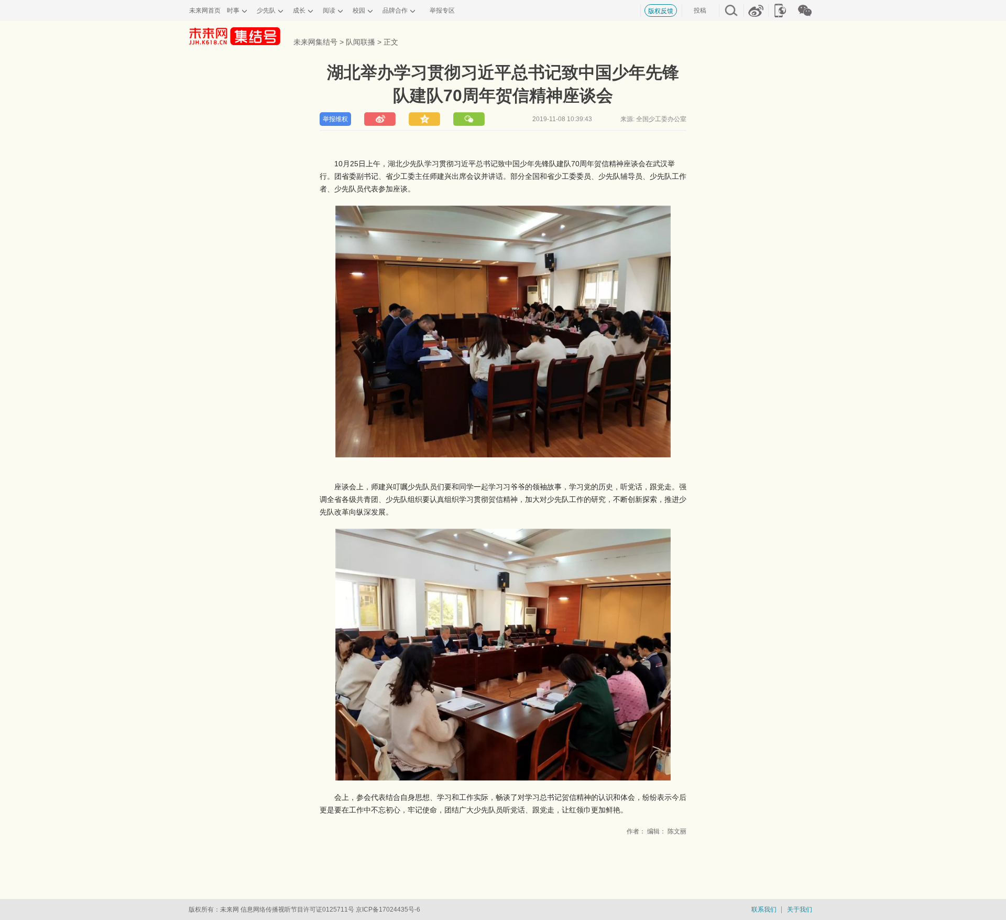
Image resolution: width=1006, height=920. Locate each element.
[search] (731, 9)
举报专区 (442, 10)
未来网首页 (205, 10)
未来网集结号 (315, 42)
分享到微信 (469, 119)
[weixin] (805, 9)
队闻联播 (360, 42)
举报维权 (335, 119)
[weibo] (755, 9)
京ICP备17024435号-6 (388, 909)
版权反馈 (660, 11)
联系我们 (764, 909)
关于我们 (799, 909)
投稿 (700, 10)
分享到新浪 (380, 119)
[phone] (780, 9)
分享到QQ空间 (424, 119)
